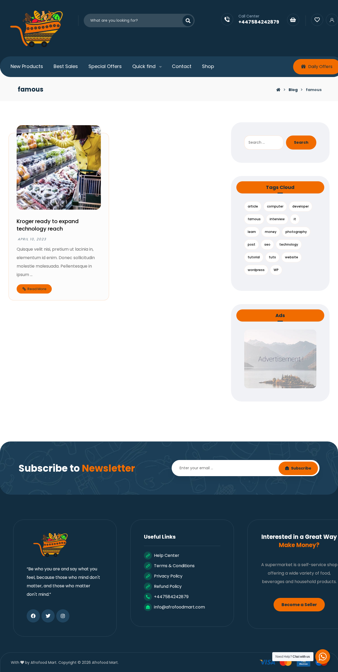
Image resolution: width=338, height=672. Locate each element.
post (251, 244)
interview (277, 219)
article (253, 206)
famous (254, 219)
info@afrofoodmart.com (179, 607)
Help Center (166, 555)
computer (275, 206)
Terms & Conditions (174, 566)
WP (276, 270)
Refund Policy (168, 586)
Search (301, 142)
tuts (272, 257)
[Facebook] (33, 616)
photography (296, 231)
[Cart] (293, 19)
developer (300, 206)
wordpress (256, 270)
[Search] (184, 20)
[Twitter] (48, 616)
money (270, 231)
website (291, 257)
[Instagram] (62, 616)
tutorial (254, 257)
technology (288, 244)
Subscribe (301, 468)
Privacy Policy (168, 576)
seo (267, 244)
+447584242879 (171, 597)
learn (252, 231)
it (295, 219)
